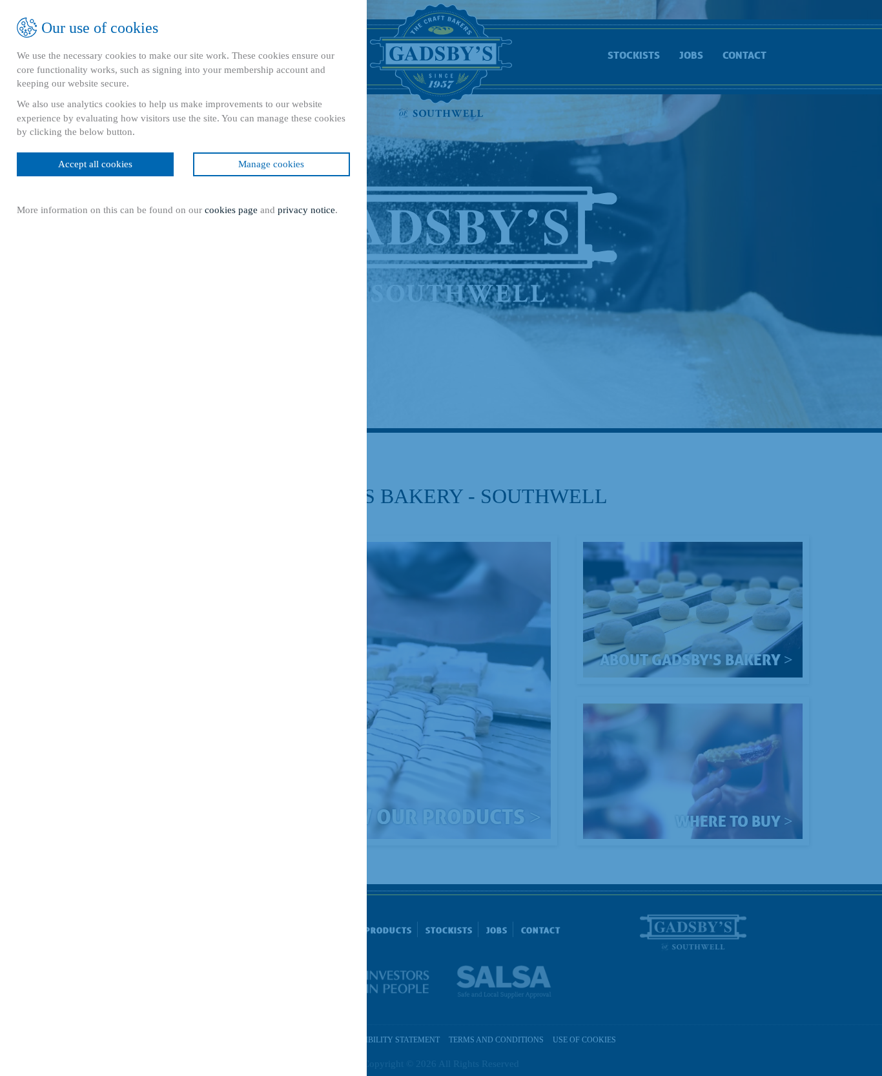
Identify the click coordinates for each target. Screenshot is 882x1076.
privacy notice (306, 210)
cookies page (231, 210)
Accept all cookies (95, 164)
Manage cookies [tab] (272, 164)
